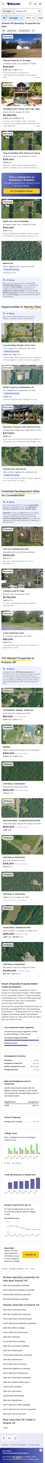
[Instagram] (15, 1438)
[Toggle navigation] (3, 4)
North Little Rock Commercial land (17, 1319)
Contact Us (30, 1254)
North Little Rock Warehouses (15, 1332)
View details (21, 57)
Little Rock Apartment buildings (16, 1346)
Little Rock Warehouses (12, 1359)
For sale (4, 1269)
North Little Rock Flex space (15, 1364)
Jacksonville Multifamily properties (17, 1355)
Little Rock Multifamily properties (17, 1314)
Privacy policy (33, 1445)
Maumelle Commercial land (14, 1414)
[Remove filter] (21, 18)
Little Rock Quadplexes (12, 1400)
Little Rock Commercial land (14, 1310)
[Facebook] (3, 1438)
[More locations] (33, 31)
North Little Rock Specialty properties (19, 1290)
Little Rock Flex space (12, 1391)
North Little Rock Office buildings (16, 1405)
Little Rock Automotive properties (17, 1378)
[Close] (40, 1450)
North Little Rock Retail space (15, 1373)
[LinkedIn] (9, 1438)
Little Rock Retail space (12, 1350)
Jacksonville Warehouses (13, 1396)
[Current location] (3, 31)
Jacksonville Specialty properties (17, 1294)
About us (5, 1445)
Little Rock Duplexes (11, 1337)
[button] (28, 11)
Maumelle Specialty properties (16, 1299)
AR (27, 1269)
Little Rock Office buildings (14, 1328)
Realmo (13, 4)
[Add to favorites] (39, 37)
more (38, 77)
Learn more (34, 1459)
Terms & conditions (18, 1445)
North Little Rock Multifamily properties (19, 1323)
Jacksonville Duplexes (12, 1387)
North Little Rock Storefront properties (19, 1409)
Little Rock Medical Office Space (16, 1382)
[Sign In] (40, 3)
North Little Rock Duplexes (14, 1341)
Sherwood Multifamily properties (16, 1369)
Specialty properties (16, 1269)
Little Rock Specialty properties (16, 1285)
